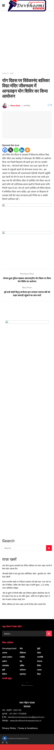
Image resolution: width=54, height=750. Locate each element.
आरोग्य (4, 661)
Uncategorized (9, 648)
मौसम (39, 652)
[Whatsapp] (16, 149)
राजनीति (40, 656)
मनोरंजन (23, 669)
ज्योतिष (22, 656)
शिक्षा (39, 673)
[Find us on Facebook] (2, 742)
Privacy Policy (9, 728)
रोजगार (39, 661)
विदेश (39, 665)
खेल (21, 648)
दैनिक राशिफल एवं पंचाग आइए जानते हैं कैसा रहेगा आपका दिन (24, 604)
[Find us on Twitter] (6, 742)
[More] (27, 149)
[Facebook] (4, 149)
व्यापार (39, 669)
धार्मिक (22, 665)
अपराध (4, 652)
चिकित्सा (23, 652)
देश (21, 661)
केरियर (4, 673)
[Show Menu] (3, 5)
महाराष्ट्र (23, 673)
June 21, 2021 (8, 73)
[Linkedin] (21, 149)
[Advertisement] (27, 41)
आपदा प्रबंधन (7, 656)
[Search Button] (50, 5)
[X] (10, 149)
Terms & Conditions (28, 728)
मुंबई (38, 648)
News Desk (15, 105)
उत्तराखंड (27, 105)
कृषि (3, 669)
